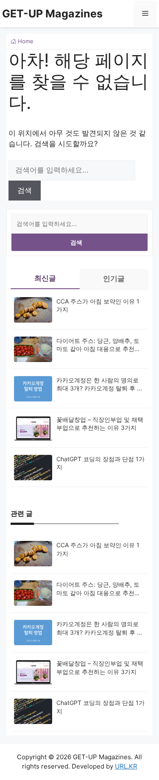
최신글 (45, 278)
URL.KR (126, 766)
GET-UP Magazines (52, 13)
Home (24, 41)
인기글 (114, 278)
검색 (76, 242)
